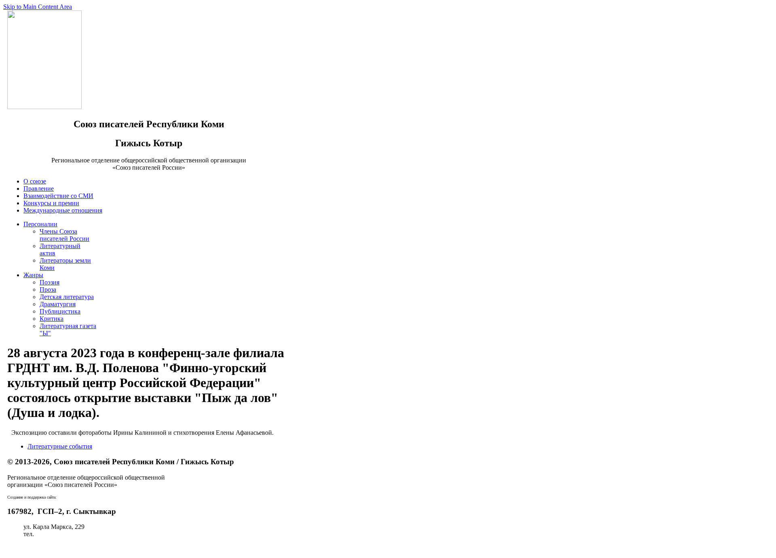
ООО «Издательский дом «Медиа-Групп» (93, 497)
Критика (51, 318)
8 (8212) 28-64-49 (59, 534)
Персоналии (40, 224)
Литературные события (59, 446)
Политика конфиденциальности (51, 547)
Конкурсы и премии (51, 203)
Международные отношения (62, 210)
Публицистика (60, 311)
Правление (38, 188)
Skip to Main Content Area (37, 6)
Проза (48, 289)
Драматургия (58, 304)
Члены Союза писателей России (64, 235)
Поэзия (49, 282)
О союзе (34, 181)
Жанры (33, 275)
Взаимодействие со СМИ (58, 195)
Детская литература (67, 296)
